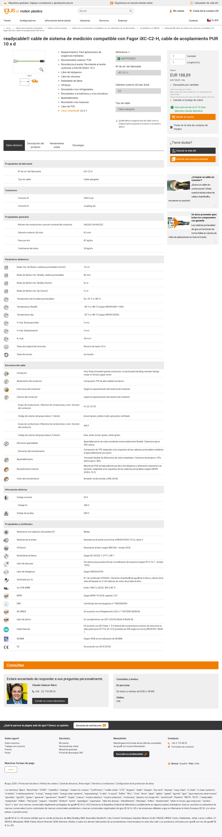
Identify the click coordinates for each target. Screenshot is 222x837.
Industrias (85, 20)
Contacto (193, 20)
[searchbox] (103, 11)
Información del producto (58, 20)
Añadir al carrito (182, 118)
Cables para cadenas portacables (29, 28)
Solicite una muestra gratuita (189, 160)
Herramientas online (57, 145)
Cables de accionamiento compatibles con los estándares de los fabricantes (103, 28)
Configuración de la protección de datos (135, 783)
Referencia (121, 52)
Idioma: (179, 763)
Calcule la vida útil (188, 151)
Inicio (8, 28)
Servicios (104, 20)
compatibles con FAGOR (149, 28)
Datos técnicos (14, 145)
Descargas (78, 145)
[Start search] (131, 11)
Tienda (7, 20)
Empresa (122, 20)
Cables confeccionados (57, 28)
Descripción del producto (35, 145)
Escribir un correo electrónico (50, 701)
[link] (193, 151)
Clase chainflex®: (70, 110)
